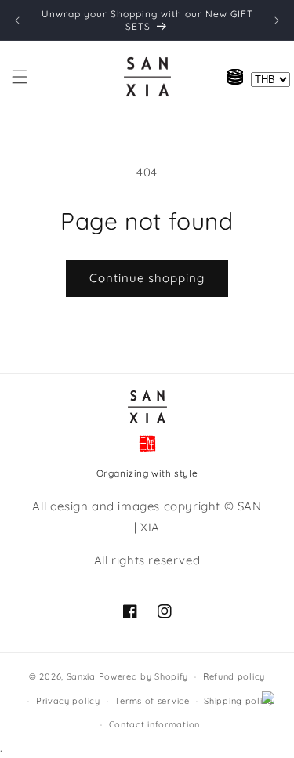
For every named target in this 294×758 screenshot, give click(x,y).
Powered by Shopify (144, 676)
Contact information (154, 724)
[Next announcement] (277, 20)
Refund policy (234, 676)
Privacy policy (68, 700)
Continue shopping (147, 277)
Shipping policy (238, 700)
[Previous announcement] (17, 20)
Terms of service (151, 700)
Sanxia (81, 676)
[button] (19, 77)
